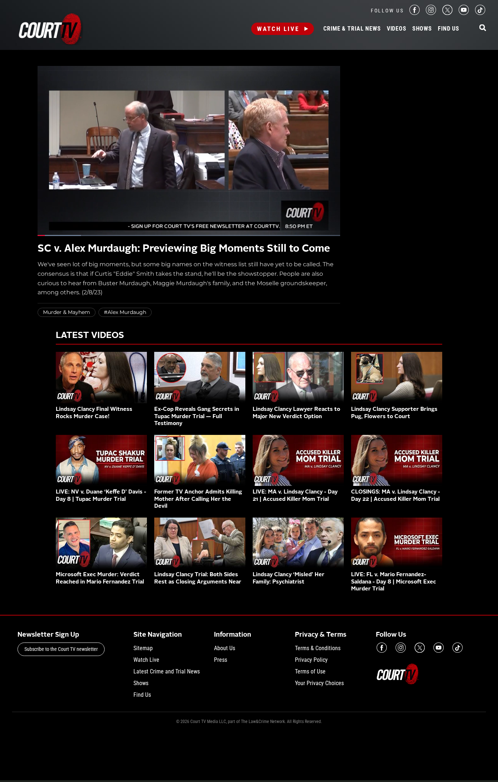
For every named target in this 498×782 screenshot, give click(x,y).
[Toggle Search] (482, 28)
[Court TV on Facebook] (414, 12)
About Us (224, 648)
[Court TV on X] (447, 12)
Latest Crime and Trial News (166, 671)
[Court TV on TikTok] (480, 12)
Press (220, 659)
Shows (422, 29)
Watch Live (278, 28)
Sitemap (143, 648)
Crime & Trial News (352, 29)
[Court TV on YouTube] (464, 12)
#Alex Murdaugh (125, 312)
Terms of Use (310, 671)
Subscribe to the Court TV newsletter (61, 649)
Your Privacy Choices (319, 683)
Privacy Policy (311, 659)
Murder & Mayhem (66, 312)
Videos (396, 29)
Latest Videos (90, 335)
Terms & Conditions (318, 648)
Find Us (448, 29)
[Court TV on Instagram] (431, 12)
